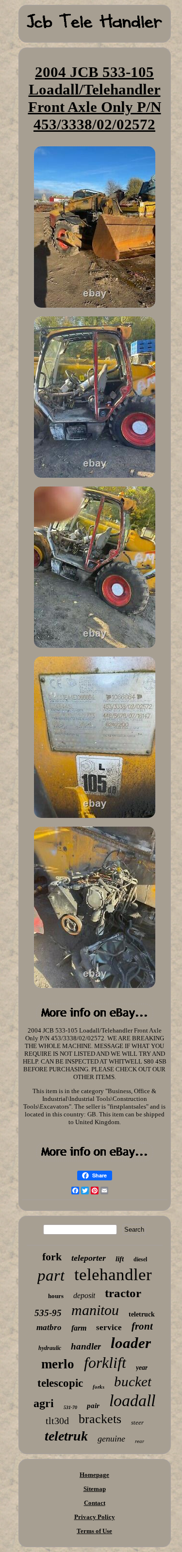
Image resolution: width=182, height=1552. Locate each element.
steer (137, 1422)
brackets (100, 1419)
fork (52, 1257)
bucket (132, 1381)
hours (56, 1296)
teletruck (142, 1314)
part (51, 1275)
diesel (140, 1259)
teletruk (66, 1435)
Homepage (94, 1474)
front (142, 1326)
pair (93, 1406)
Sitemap (94, 1488)
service (109, 1327)
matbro (49, 1327)
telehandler (113, 1274)
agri (43, 1403)
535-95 (48, 1313)
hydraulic (49, 1348)
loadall (132, 1401)
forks (98, 1387)
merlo (57, 1364)
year (142, 1367)
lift (120, 1259)
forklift (105, 1362)
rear (139, 1441)
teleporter (88, 1258)
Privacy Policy (94, 1517)
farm (78, 1328)
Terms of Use (94, 1531)
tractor (123, 1293)
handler (86, 1346)
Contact (94, 1502)
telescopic (60, 1383)
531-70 (70, 1407)
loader (131, 1342)
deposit (84, 1295)
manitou (95, 1310)
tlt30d (57, 1420)
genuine (111, 1438)
